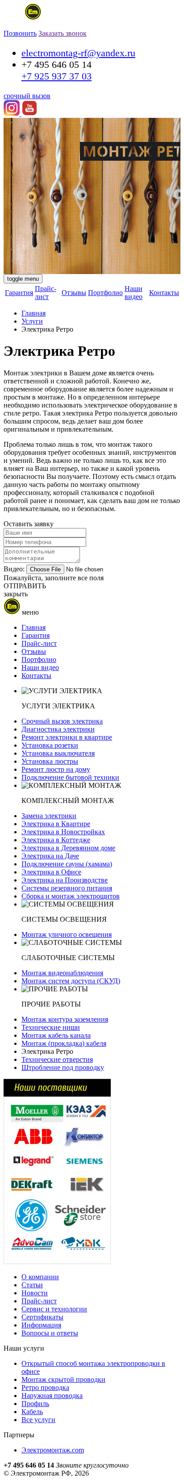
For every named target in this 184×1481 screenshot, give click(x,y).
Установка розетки (49, 745)
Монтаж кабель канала (56, 1035)
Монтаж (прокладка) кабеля (63, 1043)
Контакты (164, 292)
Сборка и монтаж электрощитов (70, 896)
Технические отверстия (57, 1059)
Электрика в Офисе (51, 872)
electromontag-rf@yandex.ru (78, 52)
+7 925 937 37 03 (56, 76)
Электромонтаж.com (52, 1450)
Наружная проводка (52, 1395)
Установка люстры (49, 761)
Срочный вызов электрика (62, 721)
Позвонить (20, 33)
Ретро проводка (45, 1387)
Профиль (35, 1403)
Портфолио (105, 292)
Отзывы (74, 292)
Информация (41, 1325)
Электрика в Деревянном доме (68, 848)
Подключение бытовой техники (70, 777)
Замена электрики (48, 816)
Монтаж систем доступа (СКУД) (70, 981)
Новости (34, 1293)
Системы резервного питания (66, 888)
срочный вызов (27, 96)
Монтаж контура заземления (64, 1019)
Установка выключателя (58, 753)
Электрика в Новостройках (63, 832)
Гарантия (19, 292)
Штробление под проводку (62, 1067)
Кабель (32, 1411)
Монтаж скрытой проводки (63, 1379)
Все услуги (38, 1419)
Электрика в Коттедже (55, 840)
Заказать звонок (62, 33)
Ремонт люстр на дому (55, 769)
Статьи (32, 1285)
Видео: (14, 569)
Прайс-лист (45, 292)
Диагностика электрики (58, 729)
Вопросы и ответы (49, 1333)
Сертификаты (42, 1317)
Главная (33, 313)
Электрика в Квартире (55, 824)
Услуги (32, 321)
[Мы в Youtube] (29, 113)
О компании (40, 1277)
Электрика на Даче (50, 856)
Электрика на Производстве (64, 880)
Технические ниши (50, 1027)
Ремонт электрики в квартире (66, 737)
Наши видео (133, 292)
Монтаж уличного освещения (66, 934)
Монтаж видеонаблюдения (62, 973)
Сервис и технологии (54, 1309)
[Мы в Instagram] (12, 113)
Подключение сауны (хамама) (66, 864)
